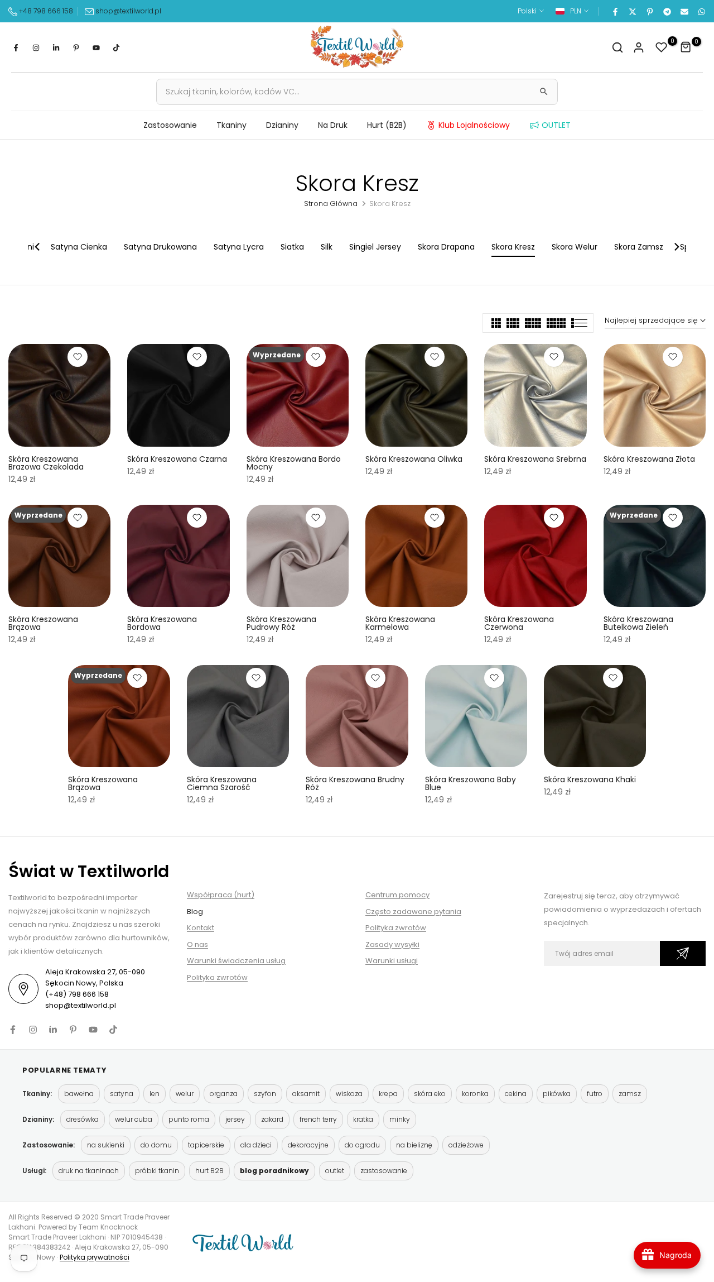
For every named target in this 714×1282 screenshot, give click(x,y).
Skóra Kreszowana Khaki (590, 779)
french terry (318, 1119)
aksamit (306, 1093)
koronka (475, 1093)
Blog (195, 911)
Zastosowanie (170, 125)
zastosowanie (383, 1170)
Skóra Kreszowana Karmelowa (400, 623)
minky (399, 1119)
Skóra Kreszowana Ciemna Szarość (222, 783)
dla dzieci (256, 1145)
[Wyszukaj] (543, 91)
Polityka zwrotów (217, 977)
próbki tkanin (157, 1170)
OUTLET (556, 125)
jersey (235, 1119)
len (154, 1093)
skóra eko (430, 1093)
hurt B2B (209, 1170)
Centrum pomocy (397, 894)
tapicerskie (206, 1145)
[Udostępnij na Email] (683, 11)
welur (185, 1093)
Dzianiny (282, 125)
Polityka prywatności (94, 1257)
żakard (272, 1119)
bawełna (79, 1093)
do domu (156, 1145)
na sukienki (105, 1145)
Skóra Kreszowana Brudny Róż (355, 783)
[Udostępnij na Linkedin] (55, 47)
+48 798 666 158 (45, 11)
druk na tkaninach (89, 1170)
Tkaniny (231, 125)
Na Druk (333, 125)
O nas (197, 944)
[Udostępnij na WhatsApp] (701, 11)
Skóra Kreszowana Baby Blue (470, 783)
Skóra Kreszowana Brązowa (43, 623)
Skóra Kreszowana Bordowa (162, 623)
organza (224, 1093)
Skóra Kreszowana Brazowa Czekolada (46, 462)
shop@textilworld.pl (128, 11)
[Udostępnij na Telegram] (666, 11)
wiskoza (349, 1093)
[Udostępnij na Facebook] (614, 11)
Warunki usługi (391, 960)
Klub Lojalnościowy (474, 125)
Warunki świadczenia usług (236, 960)
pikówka (557, 1093)
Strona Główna (331, 203)
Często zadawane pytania (413, 911)
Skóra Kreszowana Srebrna (535, 459)
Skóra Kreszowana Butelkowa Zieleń (638, 623)
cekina (516, 1093)
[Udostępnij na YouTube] (95, 47)
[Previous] (38, 247)
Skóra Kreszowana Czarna (177, 459)
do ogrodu (362, 1145)
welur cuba (133, 1119)
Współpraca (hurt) (220, 894)
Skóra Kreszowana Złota (649, 459)
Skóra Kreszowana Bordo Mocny (294, 462)
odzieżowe (466, 1145)
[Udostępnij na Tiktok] (116, 47)
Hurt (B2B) (387, 125)
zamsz (630, 1093)
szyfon (265, 1093)
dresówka (82, 1119)
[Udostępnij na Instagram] (35, 47)
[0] (661, 47)
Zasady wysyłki (392, 944)
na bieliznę (414, 1145)
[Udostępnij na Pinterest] (649, 11)
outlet (334, 1170)
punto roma (188, 1119)
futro (594, 1093)
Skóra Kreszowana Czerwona (519, 623)
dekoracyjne (308, 1145)
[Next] (676, 247)
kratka (363, 1119)
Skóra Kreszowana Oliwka (413, 459)
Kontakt (200, 927)
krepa (388, 1093)
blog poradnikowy (274, 1170)
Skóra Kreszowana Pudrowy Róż (281, 623)
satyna (121, 1093)
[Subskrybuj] (683, 953)
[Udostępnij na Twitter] (632, 11)
